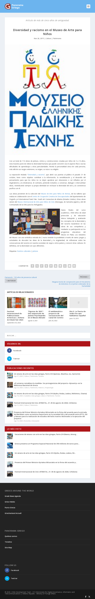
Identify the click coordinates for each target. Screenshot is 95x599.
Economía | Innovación (31, 421)
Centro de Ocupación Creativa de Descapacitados (51, 196)
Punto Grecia (10, 507)
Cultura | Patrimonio (53, 38)
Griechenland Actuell (13, 513)
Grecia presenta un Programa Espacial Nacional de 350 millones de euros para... (47, 444)
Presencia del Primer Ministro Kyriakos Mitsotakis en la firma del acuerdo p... (46, 462)
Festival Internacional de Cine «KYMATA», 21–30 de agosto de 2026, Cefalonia (45, 403)
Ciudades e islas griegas (32, 396)
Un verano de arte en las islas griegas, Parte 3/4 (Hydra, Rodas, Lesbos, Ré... (45, 453)
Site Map (8, 547)
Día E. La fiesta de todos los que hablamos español (78, 313)
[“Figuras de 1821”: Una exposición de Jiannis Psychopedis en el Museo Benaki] (37, 302)
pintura (35, 251)
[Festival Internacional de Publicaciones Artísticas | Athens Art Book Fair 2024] (16, 302)
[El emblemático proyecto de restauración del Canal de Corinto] (58, 302)
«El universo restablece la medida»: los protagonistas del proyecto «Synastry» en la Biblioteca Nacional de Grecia (48, 384)
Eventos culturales (24, 251)
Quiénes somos (11, 536)
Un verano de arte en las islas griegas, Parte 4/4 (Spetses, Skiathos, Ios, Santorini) (47, 374)
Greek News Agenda (13, 496)
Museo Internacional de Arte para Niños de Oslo (36, 202)
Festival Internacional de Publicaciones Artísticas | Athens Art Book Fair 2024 (15, 315)
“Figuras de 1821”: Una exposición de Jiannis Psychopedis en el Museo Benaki (37, 314)
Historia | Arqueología (45, 388)
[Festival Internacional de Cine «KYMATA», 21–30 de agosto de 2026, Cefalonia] (10, 404)
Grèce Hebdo (10, 502)
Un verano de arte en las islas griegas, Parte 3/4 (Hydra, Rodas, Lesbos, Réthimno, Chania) (50, 393)
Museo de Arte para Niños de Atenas (55, 194)
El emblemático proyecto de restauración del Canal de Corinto (56, 314)
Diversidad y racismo (36, 175)
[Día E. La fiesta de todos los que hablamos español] (79, 302)
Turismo (41, 376)
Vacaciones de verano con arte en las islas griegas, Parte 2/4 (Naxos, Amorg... (46, 434)
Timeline (8, 542)
